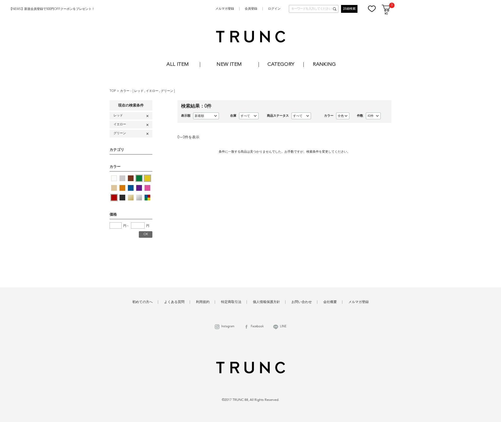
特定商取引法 (231, 302)
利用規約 (203, 302)
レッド (139, 91)
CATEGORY (280, 64)
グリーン (167, 91)
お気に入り (372, 9)
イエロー (152, 91)
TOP (113, 91)
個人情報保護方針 (266, 302)
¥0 (386, 14)
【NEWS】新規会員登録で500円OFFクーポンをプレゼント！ (52, 9)
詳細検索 (349, 8)
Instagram (227, 326)
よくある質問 (174, 302)
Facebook (257, 326)
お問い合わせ (301, 302)
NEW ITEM (229, 64)
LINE (283, 326)
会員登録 (251, 8)
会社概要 (330, 302)
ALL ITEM (177, 64)
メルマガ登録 (224, 8)
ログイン (274, 8)
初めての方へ (142, 302)
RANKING (324, 64)
